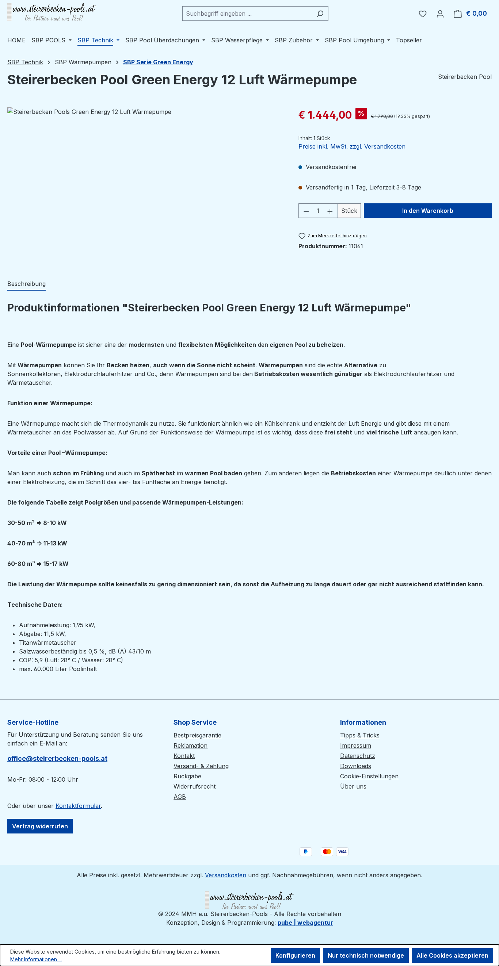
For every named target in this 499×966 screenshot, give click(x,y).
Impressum (355, 745)
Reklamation (190, 745)
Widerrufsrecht (195, 786)
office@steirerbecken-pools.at (57, 758)
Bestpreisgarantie (197, 735)
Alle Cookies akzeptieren (452, 955)
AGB (180, 796)
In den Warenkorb (427, 210)
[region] (145, 185)
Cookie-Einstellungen (369, 776)
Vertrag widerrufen (40, 826)
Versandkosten (225, 875)
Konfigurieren (295, 955)
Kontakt (184, 755)
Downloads (355, 766)
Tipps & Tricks (360, 735)
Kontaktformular (78, 805)
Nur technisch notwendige (366, 955)
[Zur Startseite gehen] (51, 12)
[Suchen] (319, 13)
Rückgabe (187, 776)
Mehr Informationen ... (36, 959)
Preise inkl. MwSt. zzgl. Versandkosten (351, 146)
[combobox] (247, 13)
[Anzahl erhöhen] (330, 210)
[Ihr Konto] (440, 13)
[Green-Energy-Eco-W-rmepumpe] (145, 185)
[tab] (26, 284)
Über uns (353, 786)
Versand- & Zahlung (201, 766)
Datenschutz (357, 755)
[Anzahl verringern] (306, 210)
